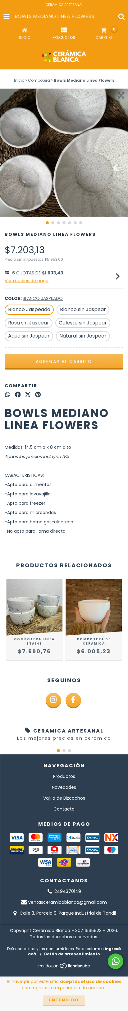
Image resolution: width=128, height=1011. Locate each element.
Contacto (64, 809)
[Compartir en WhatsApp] (8, 395)
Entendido (64, 1000)
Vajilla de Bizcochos (64, 798)
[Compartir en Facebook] (18, 395)
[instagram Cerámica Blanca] (53, 700)
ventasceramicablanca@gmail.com (67, 902)
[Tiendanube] (64, 967)
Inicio (19, 80)
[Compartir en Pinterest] (38, 395)
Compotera (39, 80)
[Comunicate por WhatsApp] (115, 961)
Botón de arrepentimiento (72, 954)
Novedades (64, 787)
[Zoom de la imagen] (121, 95)
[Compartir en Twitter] (28, 395)
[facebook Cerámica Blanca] (73, 700)
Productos (64, 776)
